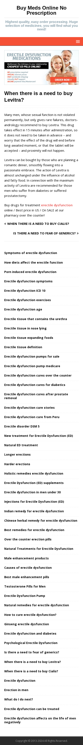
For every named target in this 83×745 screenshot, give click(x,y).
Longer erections (17, 454)
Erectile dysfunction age (23, 309)
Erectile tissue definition (23, 347)
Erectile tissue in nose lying (25, 328)
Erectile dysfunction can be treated (31, 709)
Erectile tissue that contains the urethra (35, 319)
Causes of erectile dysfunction (28, 568)
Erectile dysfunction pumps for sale (31, 356)
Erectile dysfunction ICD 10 (24, 291)
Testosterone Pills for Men (25, 586)
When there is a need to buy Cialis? (31, 671)
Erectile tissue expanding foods (28, 338)
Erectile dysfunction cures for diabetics (34, 385)
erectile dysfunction (57, 205)
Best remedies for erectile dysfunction (34, 530)
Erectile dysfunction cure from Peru (31, 417)
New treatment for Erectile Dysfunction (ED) (38, 436)
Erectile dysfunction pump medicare (32, 366)
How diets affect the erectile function (33, 262)
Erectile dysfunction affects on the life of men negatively (40, 720)
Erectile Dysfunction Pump (24, 596)
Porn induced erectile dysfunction (30, 272)
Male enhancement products (26, 558)
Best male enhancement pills (26, 577)
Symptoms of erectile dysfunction (30, 253)
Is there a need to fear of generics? (31, 652)
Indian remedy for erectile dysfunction (34, 511)
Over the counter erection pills (28, 539)
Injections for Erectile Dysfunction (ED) (34, 502)
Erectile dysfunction (19, 681)
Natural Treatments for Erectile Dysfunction (38, 549)
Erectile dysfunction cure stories (29, 408)
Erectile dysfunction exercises (27, 300)
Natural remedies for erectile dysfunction (36, 605)
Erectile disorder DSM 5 (22, 426)
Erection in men (16, 690)
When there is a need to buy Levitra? (32, 662)
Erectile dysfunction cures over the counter (38, 375)
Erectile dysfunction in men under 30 (32, 492)
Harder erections (17, 464)
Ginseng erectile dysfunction (26, 624)
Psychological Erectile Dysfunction (30, 643)
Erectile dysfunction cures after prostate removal (36, 396)
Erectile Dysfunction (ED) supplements (34, 483)
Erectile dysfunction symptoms (28, 281)
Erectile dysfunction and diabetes (30, 633)
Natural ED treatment (21, 445)
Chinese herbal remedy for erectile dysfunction (40, 520)
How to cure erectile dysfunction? (30, 615)
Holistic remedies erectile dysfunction (33, 473)
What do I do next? (18, 699)
